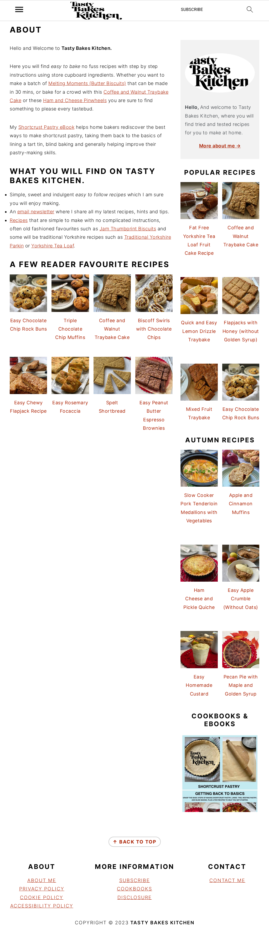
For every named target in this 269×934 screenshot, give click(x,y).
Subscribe (134, 880)
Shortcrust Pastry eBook (46, 127)
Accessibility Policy (41, 906)
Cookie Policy (41, 897)
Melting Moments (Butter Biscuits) (87, 83)
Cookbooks (134, 888)
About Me (41, 880)
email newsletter (35, 211)
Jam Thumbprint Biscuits (128, 228)
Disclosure (134, 897)
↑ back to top (135, 842)
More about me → (220, 145)
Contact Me (227, 880)
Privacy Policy (41, 888)
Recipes (19, 220)
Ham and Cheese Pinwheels (75, 100)
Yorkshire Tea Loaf (52, 245)
